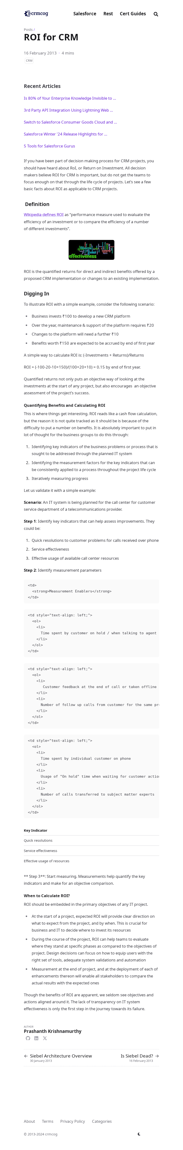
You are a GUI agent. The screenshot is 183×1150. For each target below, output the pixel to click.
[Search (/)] (156, 13)
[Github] (28, 1037)
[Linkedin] (36, 1037)
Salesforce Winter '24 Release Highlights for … (65, 134)
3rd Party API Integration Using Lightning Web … (68, 110)
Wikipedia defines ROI (44, 214)
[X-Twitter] (45, 1037)
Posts (28, 29)
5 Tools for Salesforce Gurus (49, 146)
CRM (29, 61)
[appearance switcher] (139, 1134)
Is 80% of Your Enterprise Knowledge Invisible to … (70, 98)
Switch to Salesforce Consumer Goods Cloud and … (70, 122)
